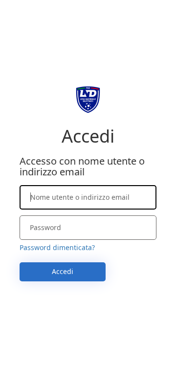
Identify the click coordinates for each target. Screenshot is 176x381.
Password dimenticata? (57, 247)
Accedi (62, 271)
